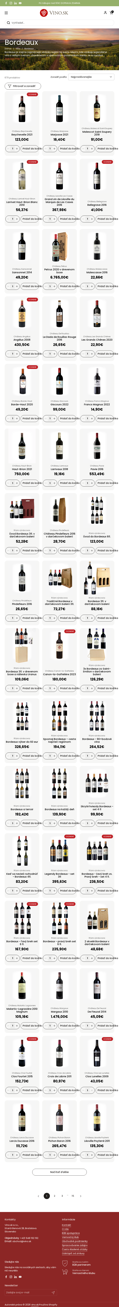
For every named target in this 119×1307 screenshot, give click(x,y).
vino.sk (35, 1304)
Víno (18, 48)
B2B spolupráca (71, 1233)
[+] (17, 148)
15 (74, 1196)
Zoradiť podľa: (59, 77)
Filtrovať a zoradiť (24, 86)
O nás (65, 1229)
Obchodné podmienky (75, 1241)
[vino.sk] (59, 13)
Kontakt (66, 1225)
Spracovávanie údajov (75, 1245)
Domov (8, 48)
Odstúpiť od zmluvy (73, 1253)
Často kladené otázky (74, 1249)
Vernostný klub (70, 1237)
